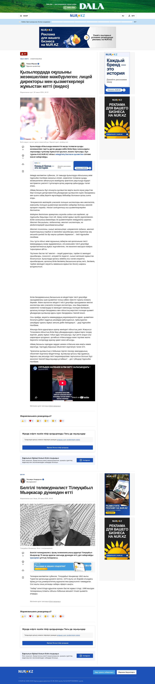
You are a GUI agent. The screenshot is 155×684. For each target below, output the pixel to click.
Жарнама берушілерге (126, 672)
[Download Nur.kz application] (77, 6)
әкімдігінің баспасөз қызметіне (69, 154)
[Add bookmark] (23, 171)
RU (123, 16)
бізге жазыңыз (55, 406)
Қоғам (22, 474)
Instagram (86, 460)
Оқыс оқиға (24, 59)
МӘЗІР (25, 16)
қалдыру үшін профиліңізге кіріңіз (68, 439)
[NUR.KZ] (77, 16)
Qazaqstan (35, 558)
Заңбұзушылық (36, 59)
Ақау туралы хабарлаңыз (104, 672)
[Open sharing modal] (23, 164)
